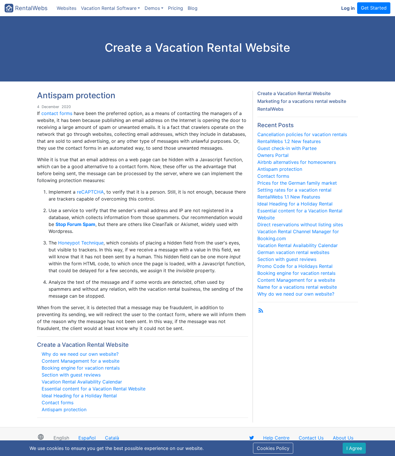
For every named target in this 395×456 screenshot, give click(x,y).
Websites (66, 8)
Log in (348, 8)
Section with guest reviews (71, 375)
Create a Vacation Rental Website (83, 344)
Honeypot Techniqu (81, 243)
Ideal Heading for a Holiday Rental (79, 395)
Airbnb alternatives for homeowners (296, 162)
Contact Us (311, 438)
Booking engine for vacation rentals (81, 368)
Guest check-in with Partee (287, 148)
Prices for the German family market (297, 183)
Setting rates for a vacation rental (294, 190)
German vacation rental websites (293, 252)
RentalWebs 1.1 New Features (288, 197)
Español (87, 438)
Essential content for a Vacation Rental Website (93, 389)
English (61, 438)
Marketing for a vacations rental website (301, 101)
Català (112, 438)
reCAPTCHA (90, 192)
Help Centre (276, 438)
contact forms (56, 113)
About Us (343, 438)
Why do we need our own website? (80, 354)
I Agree (354, 448)
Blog (193, 8)
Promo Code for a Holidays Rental (295, 266)
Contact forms (57, 402)
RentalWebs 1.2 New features (289, 141)
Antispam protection (64, 409)
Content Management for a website (80, 361)
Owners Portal (273, 155)
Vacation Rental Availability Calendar (82, 382)
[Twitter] (252, 438)
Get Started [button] (374, 8)
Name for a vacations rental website (297, 287)
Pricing (175, 8)
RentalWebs (30, 8)
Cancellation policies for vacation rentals (302, 134)
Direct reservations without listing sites (300, 224)
